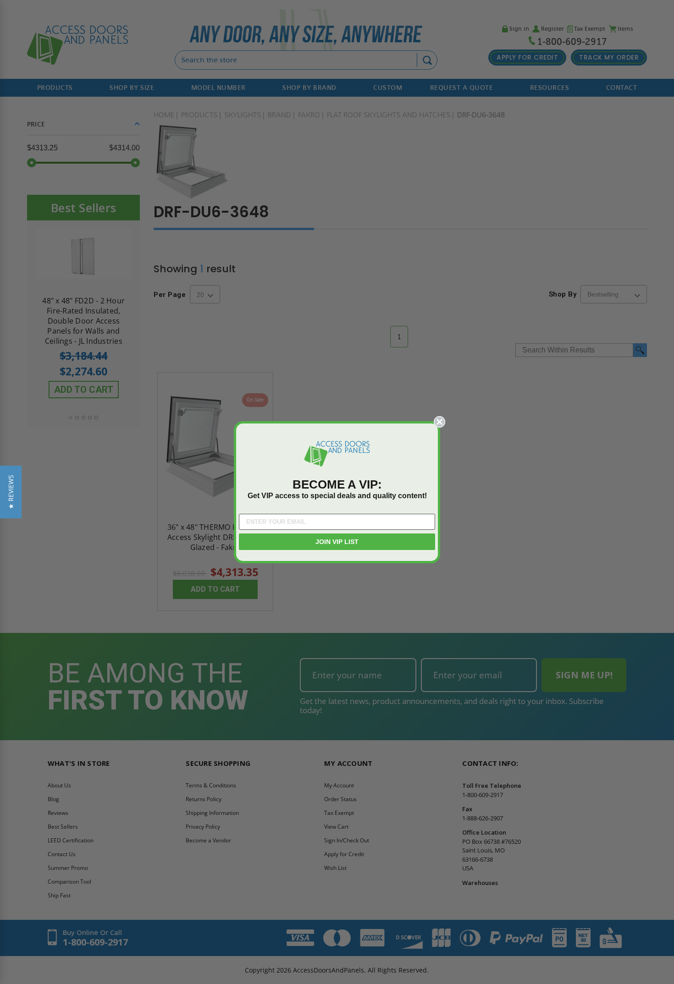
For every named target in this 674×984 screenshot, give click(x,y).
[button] (11, 492)
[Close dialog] (439, 422)
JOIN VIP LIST (337, 541)
